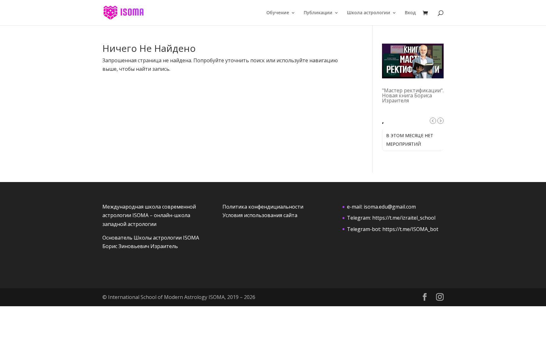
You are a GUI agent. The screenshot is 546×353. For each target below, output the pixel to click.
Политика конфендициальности (262, 206)
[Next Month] (440, 121)
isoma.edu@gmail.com (390, 206)
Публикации (318, 12)
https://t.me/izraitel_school (403, 217)
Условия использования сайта (259, 215)
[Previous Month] (433, 121)
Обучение (277, 12)
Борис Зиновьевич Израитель (140, 246)
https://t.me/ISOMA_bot (410, 229)
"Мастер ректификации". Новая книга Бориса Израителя (413, 95)
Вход (410, 12)
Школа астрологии (368, 12)
